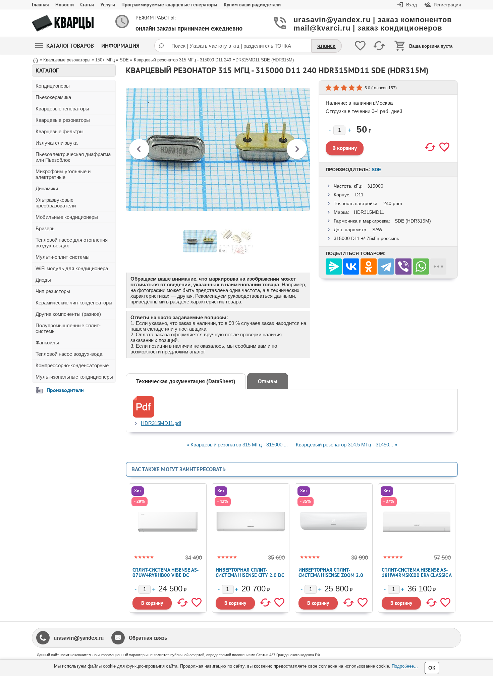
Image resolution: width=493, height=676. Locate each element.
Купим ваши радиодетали (252, 4)
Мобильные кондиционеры (67, 217)
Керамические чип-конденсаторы (74, 302)
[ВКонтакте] (351, 266)
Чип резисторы (53, 291)
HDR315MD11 (369, 212)
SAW (377, 229)
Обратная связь (148, 637)
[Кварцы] (63, 23)
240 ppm (392, 203)
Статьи (87, 4)
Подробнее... (405, 666)
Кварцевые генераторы (62, 108)
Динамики (47, 188)
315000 (375, 186)
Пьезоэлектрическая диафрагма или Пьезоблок (73, 157)
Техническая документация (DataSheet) (185, 381)
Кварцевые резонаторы (63, 120)
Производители (65, 390)
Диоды (43, 280)
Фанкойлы (47, 342)
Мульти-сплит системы (63, 257)
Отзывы (267, 381)
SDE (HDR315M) (413, 221)
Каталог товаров (70, 45)
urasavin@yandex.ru (79, 637)
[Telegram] (386, 266)
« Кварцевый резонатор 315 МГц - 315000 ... (237, 444)
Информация (120, 45)
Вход (411, 4)
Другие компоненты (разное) (68, 314)
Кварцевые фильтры (60, 131)
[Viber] (403, 266)
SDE (376, 169)
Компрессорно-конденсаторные (72, 365)
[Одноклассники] (369, 266)
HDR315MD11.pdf (161, 423)
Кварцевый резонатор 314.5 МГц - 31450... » (346, 444)
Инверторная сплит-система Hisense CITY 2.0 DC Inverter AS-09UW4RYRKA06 (250, 575)
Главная (40, 4)
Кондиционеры (53, 86)
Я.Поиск (326, 46)
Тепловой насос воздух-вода (69, 354)
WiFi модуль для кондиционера (72, 268)
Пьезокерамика (53, 97)
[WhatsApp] (421, 266)
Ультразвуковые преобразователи (56, 202)
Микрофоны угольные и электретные (63, 174)
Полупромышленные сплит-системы (68, 328)
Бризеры (46, 228)
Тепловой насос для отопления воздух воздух (72, 242)
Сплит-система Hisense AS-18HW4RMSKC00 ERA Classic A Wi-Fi (416, 575)
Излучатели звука (56, 143)
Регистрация (447, 4)
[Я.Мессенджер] (334, 266)
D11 (359, 194)
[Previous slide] (139, 149)
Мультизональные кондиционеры (74, 377)
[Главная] (35, 59)
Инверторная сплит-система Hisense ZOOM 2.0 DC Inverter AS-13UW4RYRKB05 (330, 578)
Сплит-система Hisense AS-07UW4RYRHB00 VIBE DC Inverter (165, 575)
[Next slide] (297, 149)
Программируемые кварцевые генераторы (169, 4)
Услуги (107, 4)
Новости (64, 4)
